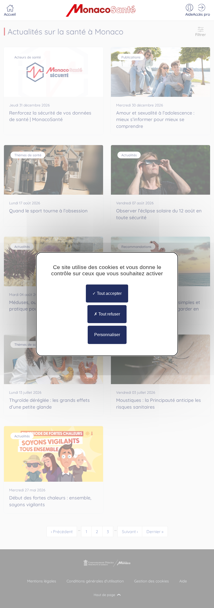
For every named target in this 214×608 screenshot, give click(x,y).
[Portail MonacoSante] (101, 10)
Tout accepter (109, 293)
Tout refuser (108, 314)
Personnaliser (107, 335)
